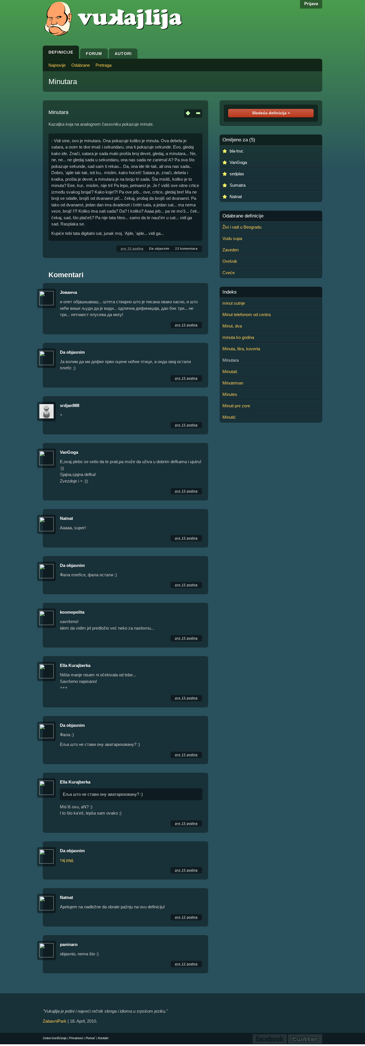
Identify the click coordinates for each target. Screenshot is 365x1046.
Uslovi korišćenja (54, 1038)
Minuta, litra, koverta (241, 348)
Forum (94, 53)
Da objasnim (159, 248)
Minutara (62, 81)
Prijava (311, 3)
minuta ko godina (238, 337)
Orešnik (229, 261)
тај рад (66, 860)
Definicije (60, 52)
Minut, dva (232, 325)
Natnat (66, 518)
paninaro (69, 944)
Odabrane (80, 65)
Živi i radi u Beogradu (241, 227)
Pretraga (103, 65)
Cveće (228, 272)
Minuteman (232, 382)
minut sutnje (233, 303)
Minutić (229, 417)
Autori (123, 53)
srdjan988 (69, 405)
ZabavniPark (54, 1021)
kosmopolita (72, 612)
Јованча (68, 292)
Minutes (229, 394)
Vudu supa (232, 238)
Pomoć (90, 1038)
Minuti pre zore (236, 405)
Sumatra (238, 185)
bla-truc (237, 150)
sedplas (237, 173)
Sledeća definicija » (271, 113)
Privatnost (76, 1038)
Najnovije (57, 65)
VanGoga (69, 452)
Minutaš (229, 371)
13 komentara (186, 248)
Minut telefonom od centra (246, 314)
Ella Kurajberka (75, 665)
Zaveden (230, 249)
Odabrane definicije (242, 216)
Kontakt (103, 1038)
